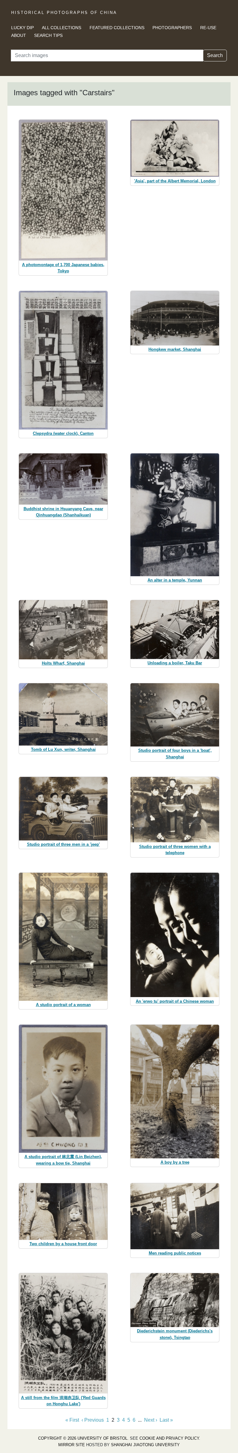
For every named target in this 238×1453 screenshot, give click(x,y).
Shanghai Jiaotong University (145, 1444)
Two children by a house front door (63, 1243)
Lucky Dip (22, 27)
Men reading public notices (175, 1253)
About (18, 35)
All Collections (61, 27)
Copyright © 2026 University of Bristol (82, 1438)
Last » (166, 1420)
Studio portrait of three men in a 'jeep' (63, 844)
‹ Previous (93, 1420)
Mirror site (71, 1444)
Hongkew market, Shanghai (174, 349)
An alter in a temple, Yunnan (175, 580)
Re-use (208, 27)
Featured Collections (117, 27)
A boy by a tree (175, 1162)
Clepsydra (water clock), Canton (63, 433)
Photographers (172, 27)
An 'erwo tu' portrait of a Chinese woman (175, 1001)
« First (72, 1420)
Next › (150, 1420)
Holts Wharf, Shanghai (63, 663)
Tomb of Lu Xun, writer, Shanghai (63, 749)
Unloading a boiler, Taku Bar (175, 663)
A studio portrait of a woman (63, 1004)
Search (215, 55)
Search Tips (48, 35)
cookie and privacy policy (169, 1438)
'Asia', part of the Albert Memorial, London (175, 181)
